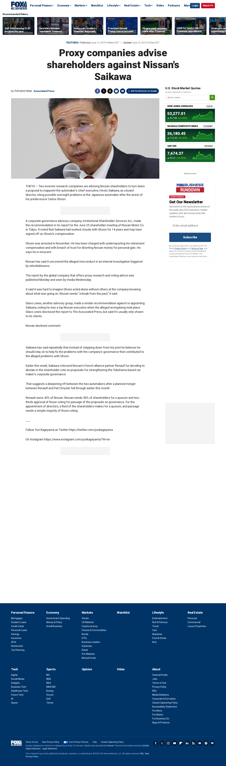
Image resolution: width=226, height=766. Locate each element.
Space (14, 702)
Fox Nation (157, 714)
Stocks (85, 618)
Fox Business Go (160, 718)
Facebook (97, 91)
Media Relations (160, 694)
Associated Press (44, 91)
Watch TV (208, 5)
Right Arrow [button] (220, 26)
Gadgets (15, 683)
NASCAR (51, 687)
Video (160, 5)
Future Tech (17, 694)
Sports (50, 669)
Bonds (85, 634)
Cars (154, 630)
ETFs (84, 638)
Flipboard (180, 743)
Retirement (17, 646)
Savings (15, 634)
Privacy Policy (181, 248)
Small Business (54, 626)
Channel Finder (160, 675)
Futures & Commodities (94, 630)
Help (95, 742)
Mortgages (17, 618)
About (156, 669)
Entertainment (159, 618)
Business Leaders (91, 642)
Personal (192, 618)
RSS (193, 743)
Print (116, 91)
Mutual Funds (89, 658)
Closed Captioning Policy (165, 702)
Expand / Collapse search (187, 5)
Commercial (194, 622)
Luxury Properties (197, 626)
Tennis (49, 702)
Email (122, 91)
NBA (48, 679)
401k (13, 642)
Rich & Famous (160, 622)
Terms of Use (197, 248)
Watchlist (97, 5)
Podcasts (174, 5)
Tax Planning (17, 650)
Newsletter (199, 743)
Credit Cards (17, 626)
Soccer (50, 694)
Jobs (154, 679)
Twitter (103, 91)
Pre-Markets (88, 654)
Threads (110, 91)
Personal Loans (19, 630)
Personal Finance (41, 5)
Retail (85, 650)
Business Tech (18, 687)
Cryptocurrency (90, 626)
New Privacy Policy (50, 742)
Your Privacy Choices (78, 742)
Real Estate (131, 5)
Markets (80, 5)
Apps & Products (161, 722)
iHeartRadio (212, 743)
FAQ (154, 690)
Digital (14, 675)
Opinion (87, 669)
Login (195, 5)
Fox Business (19, 5)
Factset (110, 746)
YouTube (174, 743)
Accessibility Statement (164, 706)
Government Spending (58, 618)
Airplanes (157, 634)
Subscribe (190, 237)
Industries (87, 646)
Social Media (17, 679)
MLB (48, 683)
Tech (147, 5)
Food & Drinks (159, 638)
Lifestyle (113, 5)
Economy (63, 5)
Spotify (206, 743)
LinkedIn (187, 743)
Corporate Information (164, 698)
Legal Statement (49, 748)
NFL (48, 675)
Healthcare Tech (19, 690)
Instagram (168, 743)
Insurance (16, 638)
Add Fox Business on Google (144, 91)
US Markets (88, 622)
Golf (48, 698)
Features (72, 42)
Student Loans (18, 622)
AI (12, 698)
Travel (155, 626)
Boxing (49, 690)
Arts (154, 642)
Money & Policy (54, 622)
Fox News (157, 710)
